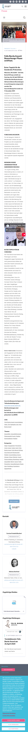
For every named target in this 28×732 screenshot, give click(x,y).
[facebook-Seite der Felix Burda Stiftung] (10, 2)
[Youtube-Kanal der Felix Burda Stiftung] (17, 2)
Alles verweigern (13, 724)
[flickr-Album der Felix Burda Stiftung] (20, 2)
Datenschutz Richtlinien (9, 713)
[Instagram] (23, 2)
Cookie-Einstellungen (13, 720)
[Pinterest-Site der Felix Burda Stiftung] (26, 2)
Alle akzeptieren (13, 728)
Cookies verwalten (5, 672)
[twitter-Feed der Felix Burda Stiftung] (13, 2)
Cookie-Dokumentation (9, 715)
